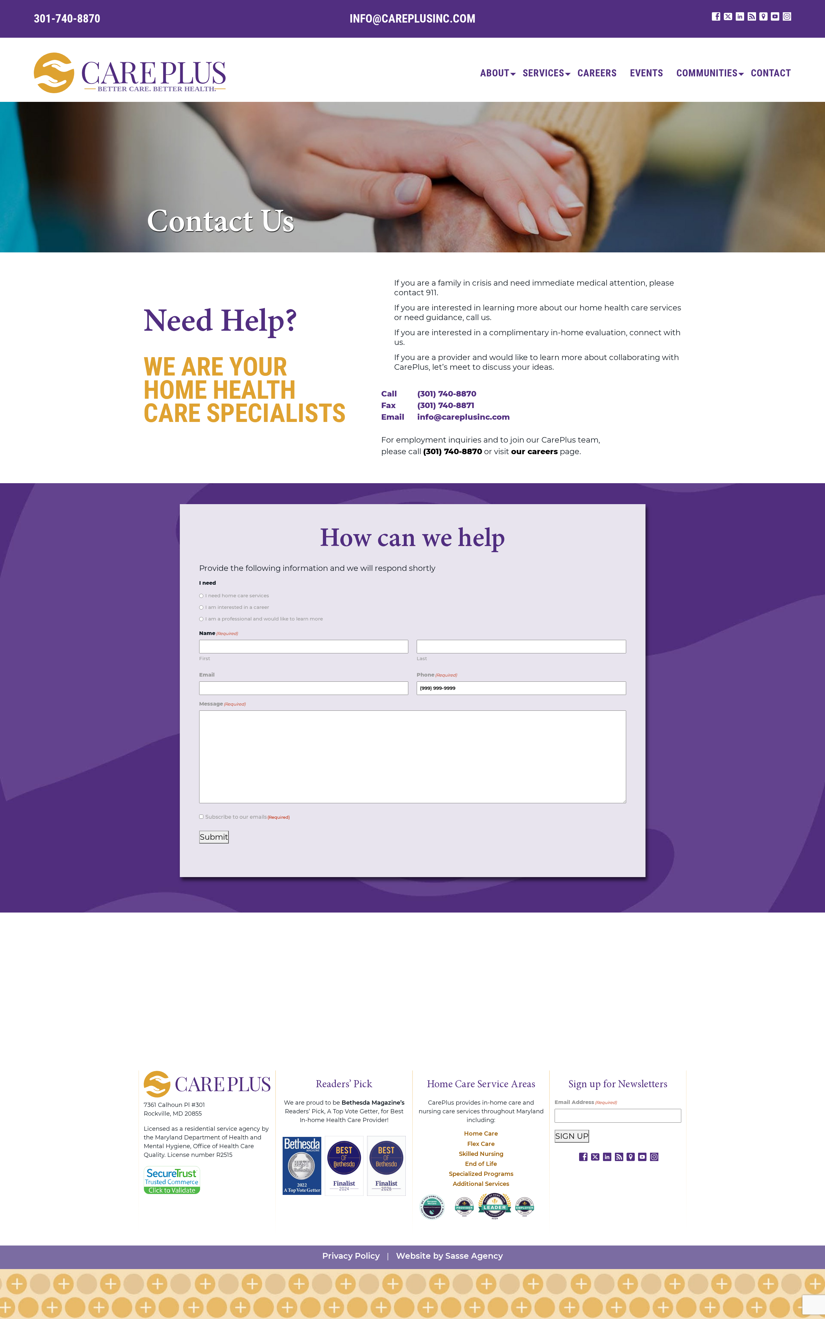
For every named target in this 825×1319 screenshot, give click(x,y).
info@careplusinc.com (412, 18)
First (204, 658)
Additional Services (481, 1183)
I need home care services (237, 595)
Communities (707, 73)
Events (646, 73)
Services (543, 73)
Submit (214, 837)
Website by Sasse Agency (449, 1256)
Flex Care (481, 1144)
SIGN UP (571, 1136)
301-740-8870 (67, 18)
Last (422, 658)
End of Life (481, 1164)
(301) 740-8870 (446, 393)
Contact (771, 73)
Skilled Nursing (481, 1154)
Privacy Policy (351, 1256)
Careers (597, 73)
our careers (534, 451)
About (495, 73)
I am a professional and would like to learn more (264, 619)
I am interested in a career (237, 607)
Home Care (481, 1133)
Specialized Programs (481, 1173)
